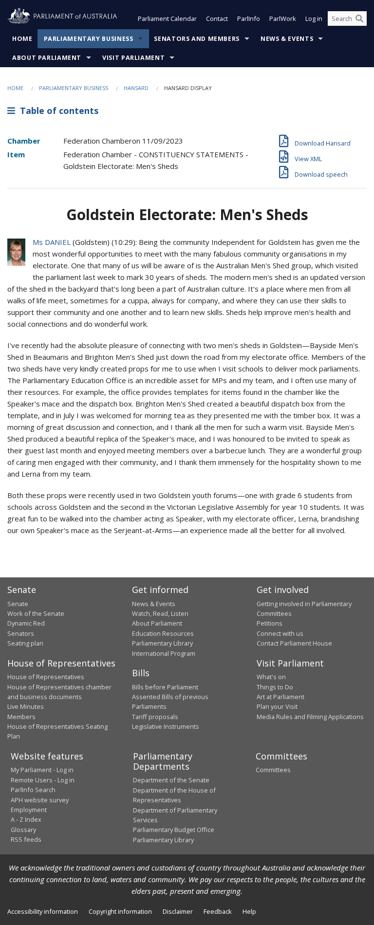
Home (22, 39)
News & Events (287, 39)
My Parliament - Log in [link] (42, 769)
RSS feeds (26, 839)
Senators (20, 633)
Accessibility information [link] (42, 911)
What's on (271, 676)
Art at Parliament (280, 696)
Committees (273, 769)
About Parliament (46, 58)
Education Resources (163, 633)
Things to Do (275, 687)
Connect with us (280, 633)
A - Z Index (26, 819)
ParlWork (282, 18)
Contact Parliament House (294, 643)
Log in (313, 18)
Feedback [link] (218, 911)
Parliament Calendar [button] (167, 18)
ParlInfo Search (33, 789)
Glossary (23, 829)
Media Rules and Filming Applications (310, 716)
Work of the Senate (35, 613)
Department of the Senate (171, 780)
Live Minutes (25, 706)
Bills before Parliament (165, 687)
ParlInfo (248, 18)
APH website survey (40, 800)
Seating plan (25, 643)
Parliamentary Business (88, 39)
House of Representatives (45, 676)
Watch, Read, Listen (160, 613)
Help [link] (249, 911)
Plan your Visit (277, 706)
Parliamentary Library (162, 643)
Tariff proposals (155, 716)
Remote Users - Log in (43, 780)
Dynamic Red (26, 623)
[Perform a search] (359, 18)
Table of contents (56, 110)
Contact (217, 18)
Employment (29, 809)
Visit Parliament (133, 58)
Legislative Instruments (165, 726)
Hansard (136, 88)
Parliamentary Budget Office (173, 829)
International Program (163, 653)
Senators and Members (197, 39)
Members (21, 716)
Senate (17, 603)
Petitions (269, 623)
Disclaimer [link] (178, 911)
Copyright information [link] (120, 911)
